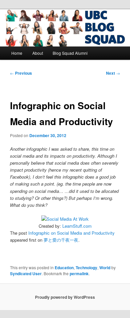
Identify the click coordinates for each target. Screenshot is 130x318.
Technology (86, 268)
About (37, 53)
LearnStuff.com (77, 226)
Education (64, 268)
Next (113, 73)
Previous (21, 73)
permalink (79, 274)
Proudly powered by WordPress (65, 297)
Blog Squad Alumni (70, 53)
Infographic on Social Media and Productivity (71, 233)
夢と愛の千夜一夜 (61, 240)
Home (16, 53)
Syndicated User (26, 274)
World (104, 268)
